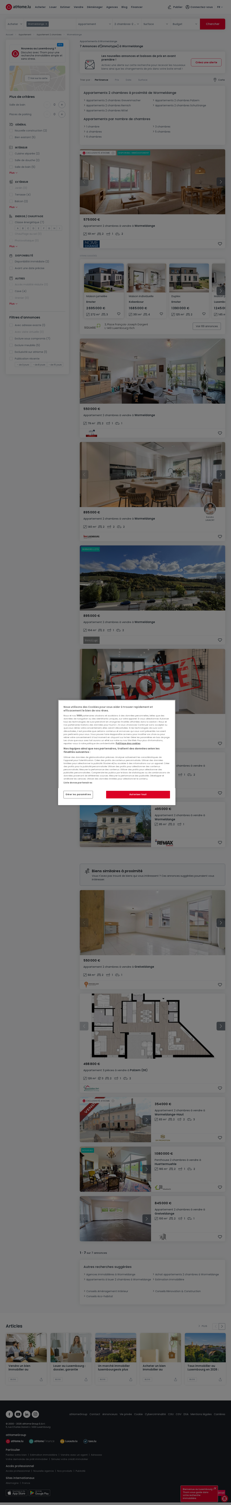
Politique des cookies (128, 743)
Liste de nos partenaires (78, 782)
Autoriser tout (138, 794)
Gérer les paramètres (78, 794)
